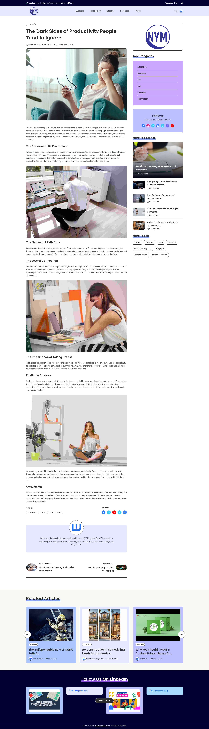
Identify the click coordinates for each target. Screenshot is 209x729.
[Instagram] (148, 125)
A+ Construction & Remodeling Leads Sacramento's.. (103, 651)
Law (139, 86)
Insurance (172, 242)
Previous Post (47, 564)
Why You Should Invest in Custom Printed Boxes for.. (154, 651)
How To (43, 512)
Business (80, 11)
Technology (95, 11)
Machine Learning (159, 255)
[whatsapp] (162, 125)
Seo (139, 79)
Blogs (138, 11)
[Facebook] (103, 512)
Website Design (140, 255)
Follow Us (103, 700)
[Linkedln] (125, 512)
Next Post (107, 564)
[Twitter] (109, 512)
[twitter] (153, 125)
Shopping (149, 242)
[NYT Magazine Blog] (34, 11)
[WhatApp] (119, 512)
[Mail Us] (167, 125)
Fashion (137, 242)
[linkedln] (157, 125)
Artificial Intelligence (142, 248)
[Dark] (182, 3)
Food (161, 242)
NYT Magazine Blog (102, 726)
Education (124, 11)
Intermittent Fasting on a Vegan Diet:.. (50, 3)
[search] (176, 11)
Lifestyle (110, 11)
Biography (160, 248)
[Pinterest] (114, 512)
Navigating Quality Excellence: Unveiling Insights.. (162, 183)
